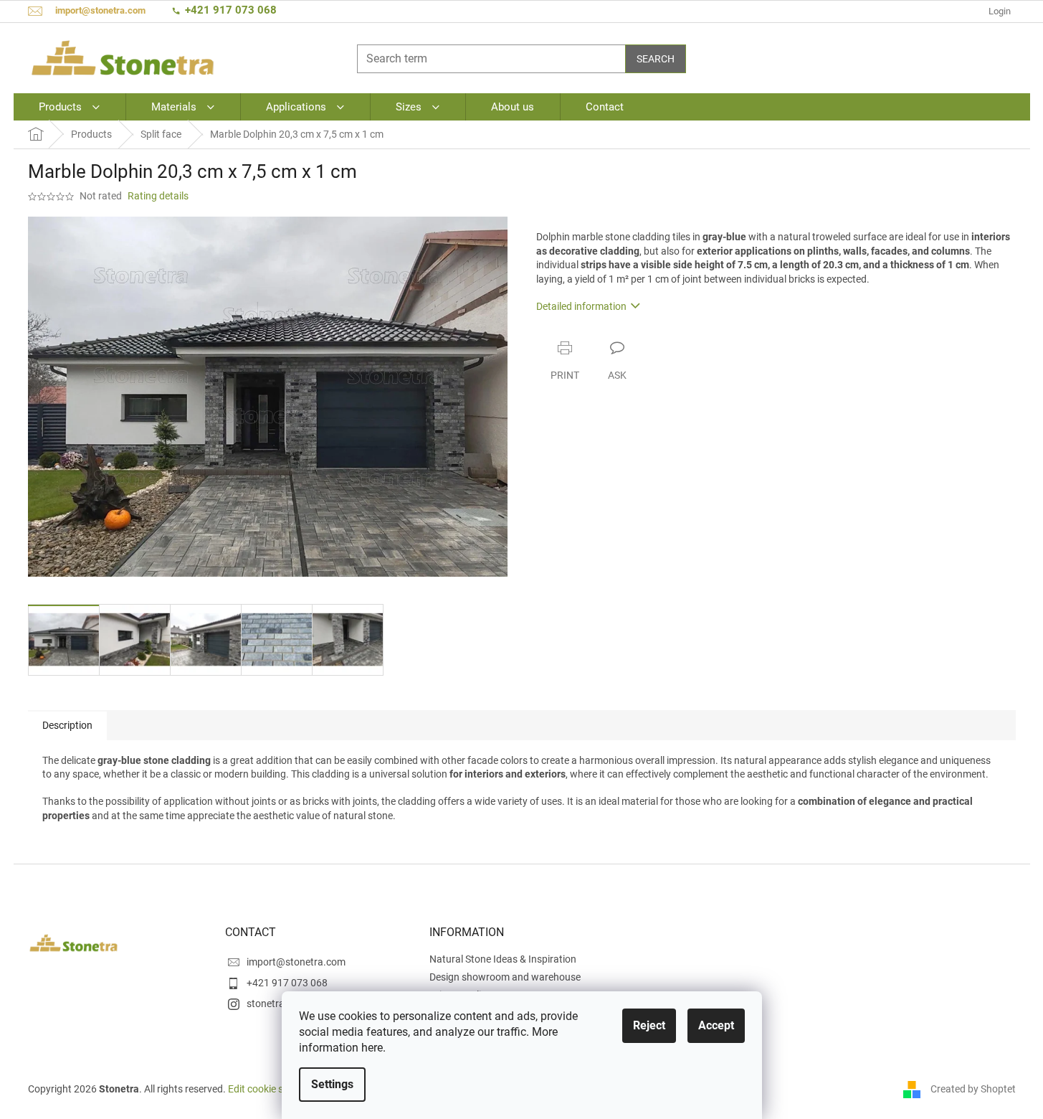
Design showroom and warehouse (505, 977)
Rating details (158, 196)
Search (656, 59)
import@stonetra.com (296, 962)
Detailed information (581, 306)
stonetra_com (277, 1003)
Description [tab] (67, 725)
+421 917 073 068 (231, 10)
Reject (649, 1025)
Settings (332, 1084)
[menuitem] (69, 107)
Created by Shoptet (973, 1089)
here (372, 1047)
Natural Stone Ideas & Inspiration (502, 959)
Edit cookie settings (271, 1089)
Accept (716, 1025)
